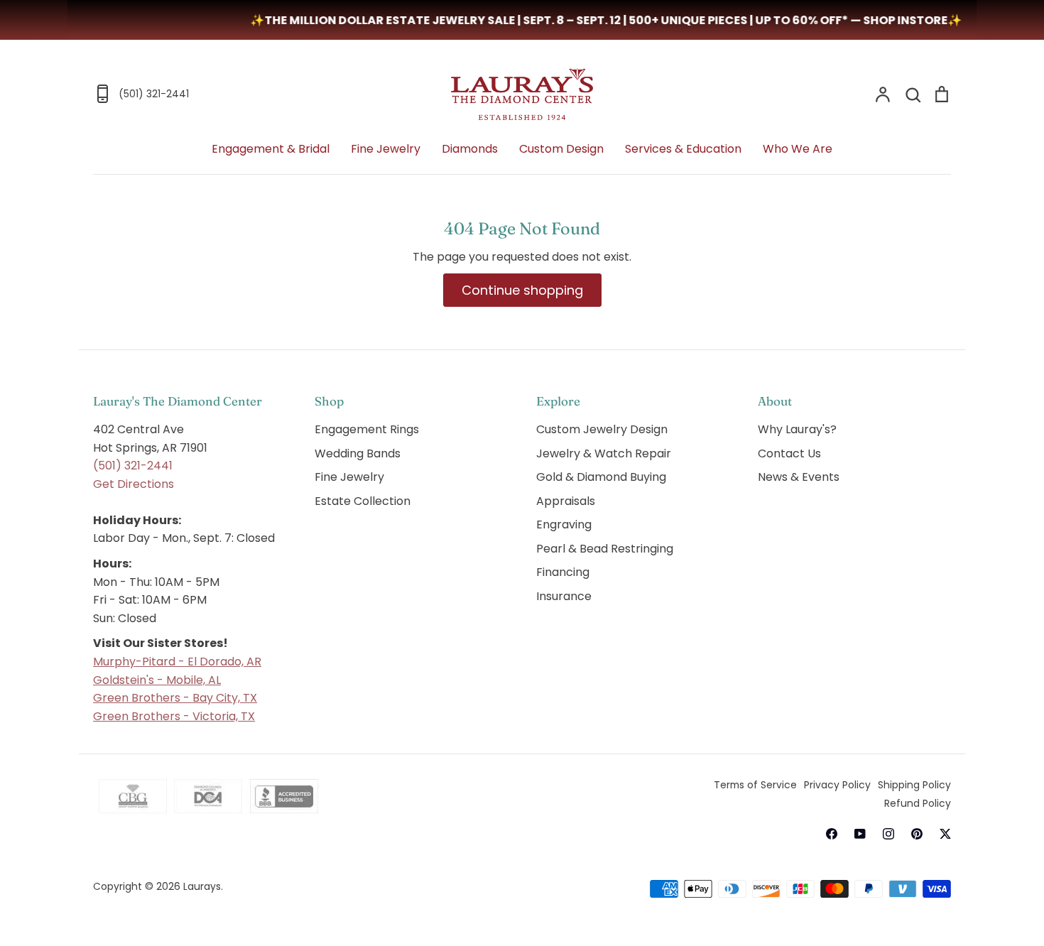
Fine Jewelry (385, 149)
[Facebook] (831, 834)
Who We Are (797, 149)
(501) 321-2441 (133, 465)
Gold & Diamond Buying (601, 477)
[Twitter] (945, 834)
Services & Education (683, 149)
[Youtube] (860, 834)
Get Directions (133, 484)
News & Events (798, 477)
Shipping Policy (914, 785)
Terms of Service (755, 785)
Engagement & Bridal (271, 149)
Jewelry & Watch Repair (603, 453)
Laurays (202, 886)
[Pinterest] (917, 834)
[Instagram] (888, 834)
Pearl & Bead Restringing (604, 548)
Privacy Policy (837, 785)
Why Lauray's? (797, 429)
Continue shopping (522, 290)
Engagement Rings (367, 429)
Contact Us (789, 453)
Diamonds (470, 149)
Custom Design (561, 149)
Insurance (564, 596)
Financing (562, 572)
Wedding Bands (358, 453)
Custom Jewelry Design (602, 429)
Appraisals (565, 501)
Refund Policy (917, 803)
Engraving (564, 524)
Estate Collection (362, 501)
